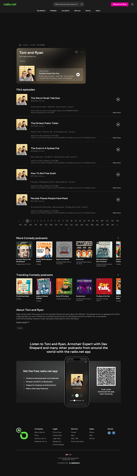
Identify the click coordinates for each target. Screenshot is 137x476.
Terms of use (57, 432)
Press (36, 435)
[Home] (20, 45)
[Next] (118, 237)
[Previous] (112, 237)
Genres (88, 10)
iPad (90, 435)
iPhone (91, 432)
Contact (73, 432)
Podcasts (53, 10)
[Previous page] (23, 221)
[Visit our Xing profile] (114, 433)
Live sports (65, 10)
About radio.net (40, 432)
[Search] (81, 4)
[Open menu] (132, 4)
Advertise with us (40, 438)
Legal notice (57, 438)
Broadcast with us (41, 441)
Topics (98, 10)
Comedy (22, 61)
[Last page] (68, 228)
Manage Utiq (57, 441)
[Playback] (78, 74)
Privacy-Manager (58, 444)
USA (69, 454)
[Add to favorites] (76, 52)
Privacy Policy (57, 435)
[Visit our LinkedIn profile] (109, 433)
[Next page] (117, 225)
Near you (77, 10)
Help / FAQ (74, 438)
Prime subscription (77, 441)
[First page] (19, 221)
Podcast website (21, 322)
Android (92, 438)
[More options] (82, 52)
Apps (72, 435)
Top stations (41, 10)
